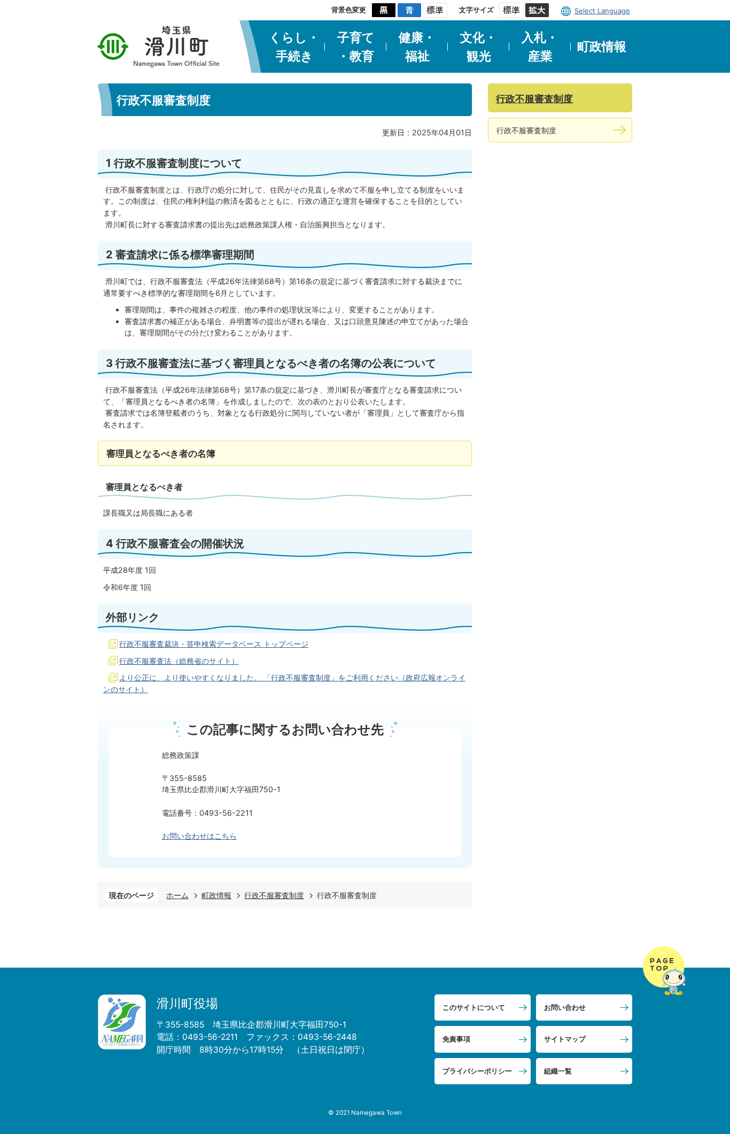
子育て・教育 (356, 47)
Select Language (602, 10)
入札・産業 (540, 47)
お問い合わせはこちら (199, 835)
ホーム (177, 895)
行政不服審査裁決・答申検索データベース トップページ (213, 643)
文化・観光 (478, 47)
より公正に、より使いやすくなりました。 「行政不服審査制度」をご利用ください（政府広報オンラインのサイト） (284, 683)
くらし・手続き (294, 47)
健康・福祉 (417, 47)
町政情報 (601, 46)
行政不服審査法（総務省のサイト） (179, 660)
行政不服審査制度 (274, 895)
